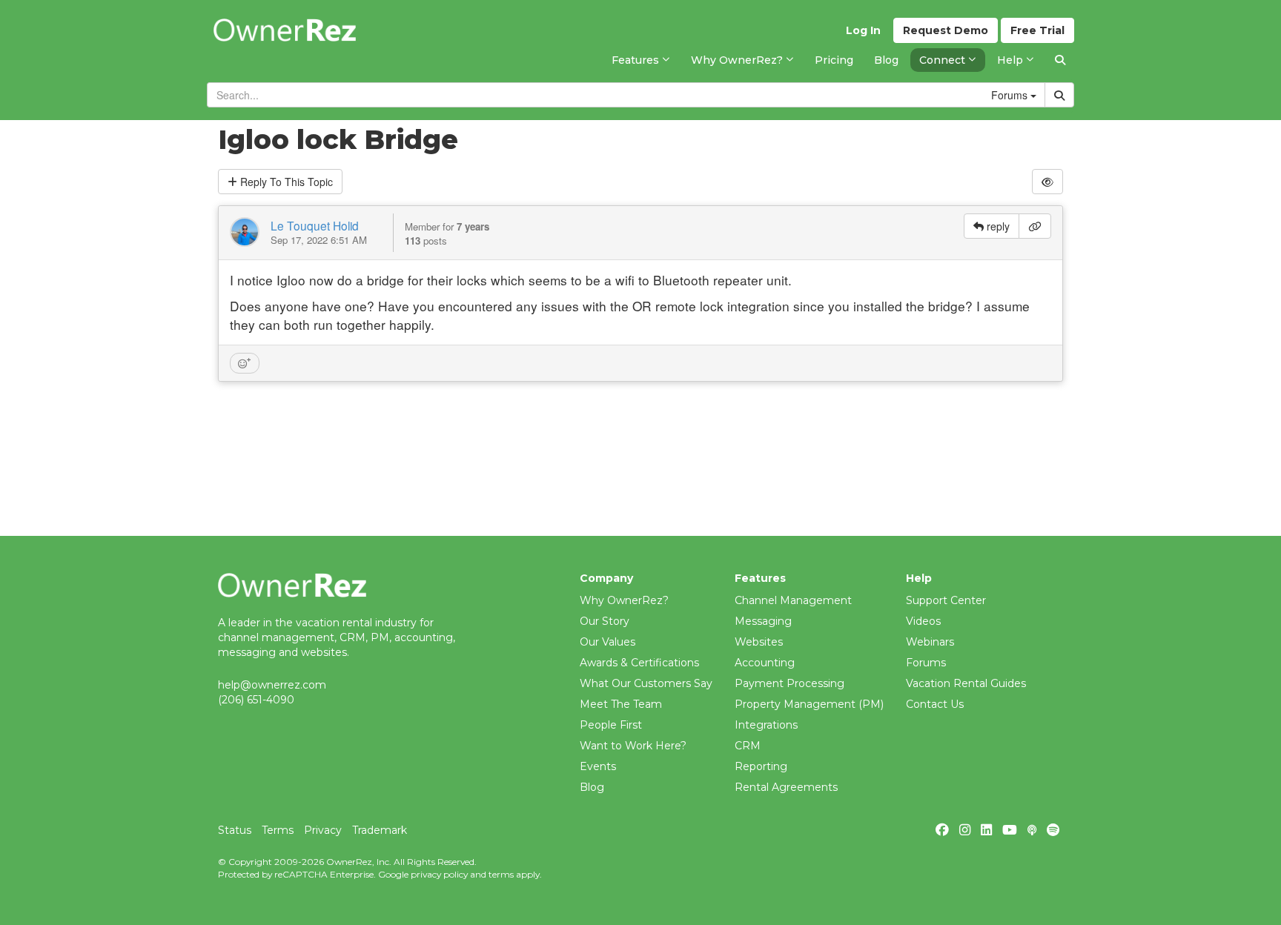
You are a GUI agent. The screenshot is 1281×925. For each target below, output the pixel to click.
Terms (278, 830)
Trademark (379, 830)
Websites (759, 642)
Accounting (765, 662)
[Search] (1060, 60)
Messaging (763, 621)
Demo (945, 30)
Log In (863, 30)
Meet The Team (621, 704)
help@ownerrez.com (272, 685)
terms (501, 874)
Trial (1037, 30)
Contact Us (935, 704)
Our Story (604, 621)
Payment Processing (789, 683)
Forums (926, 662)
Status (234, 830)
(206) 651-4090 (256, 699)
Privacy (323, 830)
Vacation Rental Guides (966, 683)
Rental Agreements (786, 787)
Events (598, 766)
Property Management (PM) (809, 704)
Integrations (766, 725)
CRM (748, 745)
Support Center (946, 600)
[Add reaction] (244, 363)
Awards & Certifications (639, 662)
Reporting (761, 766)
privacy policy (439, 874)
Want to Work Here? (633, 745)
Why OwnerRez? (624, 600)
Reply (285, 181)
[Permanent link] (1035, 226)
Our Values (607, 642)
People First (611, 725)
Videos (923, 621)
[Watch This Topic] (1047, 181)
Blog (592, 787)
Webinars (930, 642)
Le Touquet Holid (315, 225)
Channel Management (793, 600)
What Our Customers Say (646, 683)
